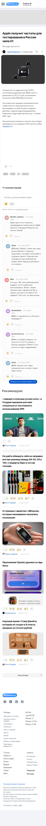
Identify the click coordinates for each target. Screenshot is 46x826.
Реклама (30, 773)
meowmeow (16, 310)
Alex (12, 279)
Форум (6, 764)
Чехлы (6, 732)
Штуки (6, 735)
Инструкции (31, 756)
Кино (6, 773)
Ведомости (7, 126)
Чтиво (6, 770)
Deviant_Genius (17, 217)
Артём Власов (17, 333)
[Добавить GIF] (12, 204)
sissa (13, 245)
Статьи (7, 752)
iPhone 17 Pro (31, 721)
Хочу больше (23, 675)
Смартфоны (8, 724)
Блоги (6, 761)
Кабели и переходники (12, 741)
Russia (12, 174)
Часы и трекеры (9, 729)
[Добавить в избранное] (37, 52)
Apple (5, 174)
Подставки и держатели (8, 745)
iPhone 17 (29, 718)
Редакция (31, 770)
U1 (19, 174)
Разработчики (32, 762)
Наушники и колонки (11, 716)
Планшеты (7, 726)
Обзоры (7, 712)
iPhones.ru (9, 805)
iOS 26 (28, 712)
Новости (25, 174)
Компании (8, 767)
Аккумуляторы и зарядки (10, 720)
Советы (30, 752)
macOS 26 (30, 715)
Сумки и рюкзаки (10, 738)
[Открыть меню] (3, 4)
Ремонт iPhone (32, 765)
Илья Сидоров (10, 445)
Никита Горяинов (11, 554)
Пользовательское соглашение (14, 784)
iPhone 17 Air (31, 724)
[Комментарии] (4, 441)
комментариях (22, 209)
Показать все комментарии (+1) (23, 382)
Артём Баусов (10, 613)
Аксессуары (9, 758)
